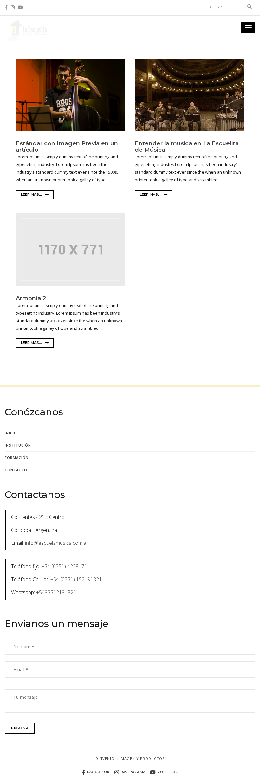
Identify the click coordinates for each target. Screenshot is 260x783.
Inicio (11, 432)
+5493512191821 (56, 592)
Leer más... (32, 194)
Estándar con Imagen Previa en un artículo (67, 146)
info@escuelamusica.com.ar (56, 542)
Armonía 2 (31, 298)
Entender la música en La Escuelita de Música (187, 146)
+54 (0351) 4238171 (64, 566)
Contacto (16, 470)
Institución (18, 445)
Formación (17, 457)
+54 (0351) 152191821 (76, 579)
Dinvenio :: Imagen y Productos (130, 758)
